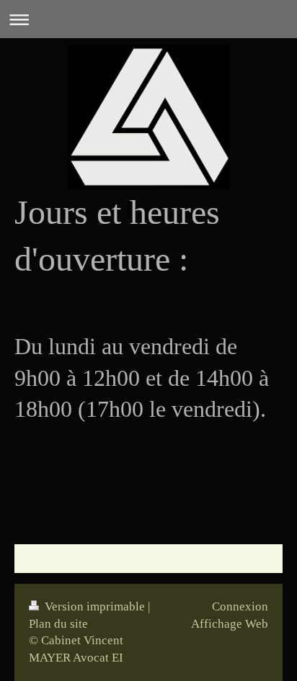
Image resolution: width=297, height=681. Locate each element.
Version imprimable (95, 606)
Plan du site (58, 624)
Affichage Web (229, 624)
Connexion (240, 606)
